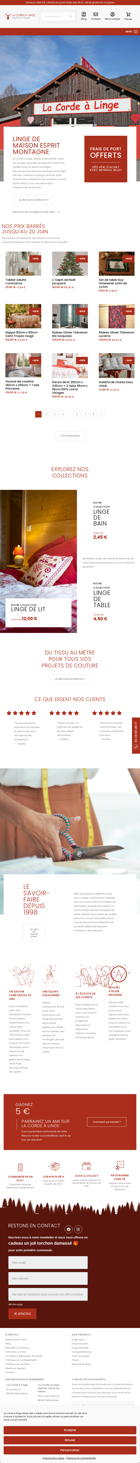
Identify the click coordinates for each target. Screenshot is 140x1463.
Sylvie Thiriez (20, 183)
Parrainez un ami (15, 1352)
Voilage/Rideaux (82, 1352)
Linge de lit (28, 609)
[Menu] (136, 31)
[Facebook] (69, 1229)
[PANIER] (128, 15)
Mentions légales (15, 1368)
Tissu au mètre (80, 1356)
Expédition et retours (17, 1348)
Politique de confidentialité (81, 1458)
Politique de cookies (54, 1458)
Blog (83, 19)
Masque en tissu (81, 1364)
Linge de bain (80, 1343)
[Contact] (96, 14)
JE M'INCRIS (22, 1313)
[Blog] (84, 14)
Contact (95, 19)
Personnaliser (70, 1450)
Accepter (70, 1430)
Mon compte (112, 19)
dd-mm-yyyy (15, 1304)
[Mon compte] (112, 14)
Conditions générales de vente (23, 1356)
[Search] (71, 16)
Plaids (75, 1360)
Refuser (70, 1440)
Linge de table (80, 1348)
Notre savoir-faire (16, 1339)
